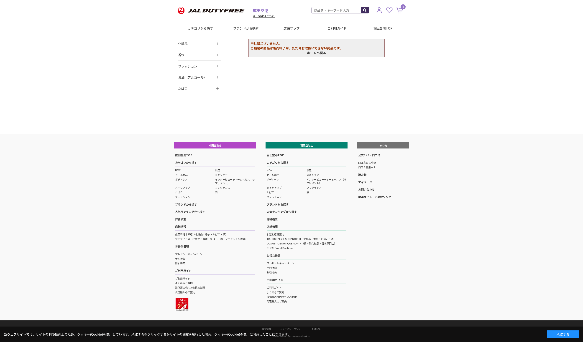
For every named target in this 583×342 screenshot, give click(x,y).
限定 (217, 170)
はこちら (264, 16)
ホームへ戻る (316, 52)
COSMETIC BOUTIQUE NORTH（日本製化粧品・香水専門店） (302, 243)
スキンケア (221, 175)
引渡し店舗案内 (275, 234)
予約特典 (180, 258)
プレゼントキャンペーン (188, 254)
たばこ (179, 192)
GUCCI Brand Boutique (280, 248)
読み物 (362, 174)
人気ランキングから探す (190, 212)
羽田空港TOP (382, 28)
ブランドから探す (246, 28)
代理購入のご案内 (185, 292)
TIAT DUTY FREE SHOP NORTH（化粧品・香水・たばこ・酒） (301, 239)
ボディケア (181, 179)
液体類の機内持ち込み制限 (190, 287)
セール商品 (181, 175)
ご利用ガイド (337, 28)
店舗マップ (291, 28)
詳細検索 (180, 219)
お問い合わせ (366, 189)
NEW (178, 170)
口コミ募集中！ (367, 167)
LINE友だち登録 (367, 162)
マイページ (365, 182)
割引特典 (180, 263)
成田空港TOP (183, 155)
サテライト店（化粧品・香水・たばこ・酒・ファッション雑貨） (211, 239)
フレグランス (222, 187)
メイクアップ (182, 187)
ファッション (182, 197)
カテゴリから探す (200, 28)
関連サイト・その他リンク (374, 197)
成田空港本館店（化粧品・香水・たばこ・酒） (201, 234)
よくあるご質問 (184, 283)
